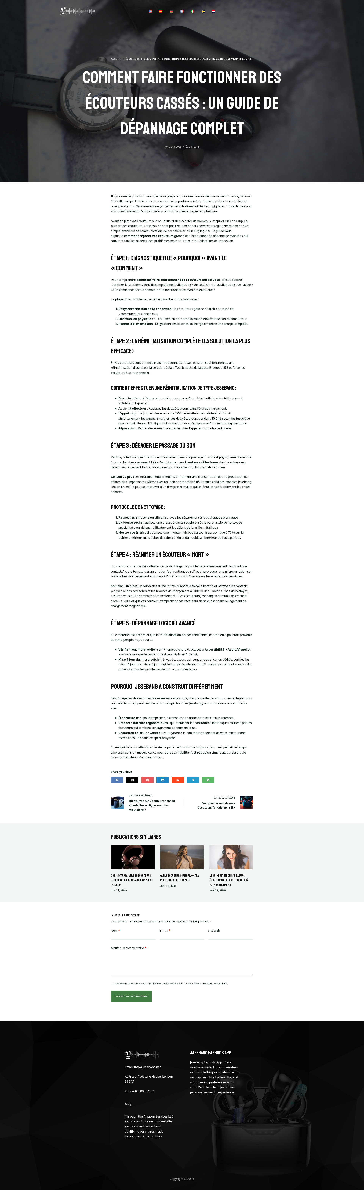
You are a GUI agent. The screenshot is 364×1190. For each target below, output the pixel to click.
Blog (128, 1104)
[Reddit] (178, 780)
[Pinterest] (147, 780)
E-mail (165, 930)
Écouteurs (192, 146)
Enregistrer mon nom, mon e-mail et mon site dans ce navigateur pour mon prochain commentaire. (172, 983)
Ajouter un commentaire (128, 948)
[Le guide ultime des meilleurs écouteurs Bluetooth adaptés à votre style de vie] (231, 857)
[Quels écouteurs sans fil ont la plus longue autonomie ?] (182, 857)
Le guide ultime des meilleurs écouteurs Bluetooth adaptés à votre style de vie (229, 880)
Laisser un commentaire (131, 996)
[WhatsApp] (208, 780)
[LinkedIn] (162, 780)
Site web (214, 930)
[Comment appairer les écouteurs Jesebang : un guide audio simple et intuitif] (133, 857)
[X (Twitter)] (132, 780)
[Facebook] (117, 780)
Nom (115, 930)
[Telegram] (193, 780)
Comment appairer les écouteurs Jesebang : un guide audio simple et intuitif (132, 880)
